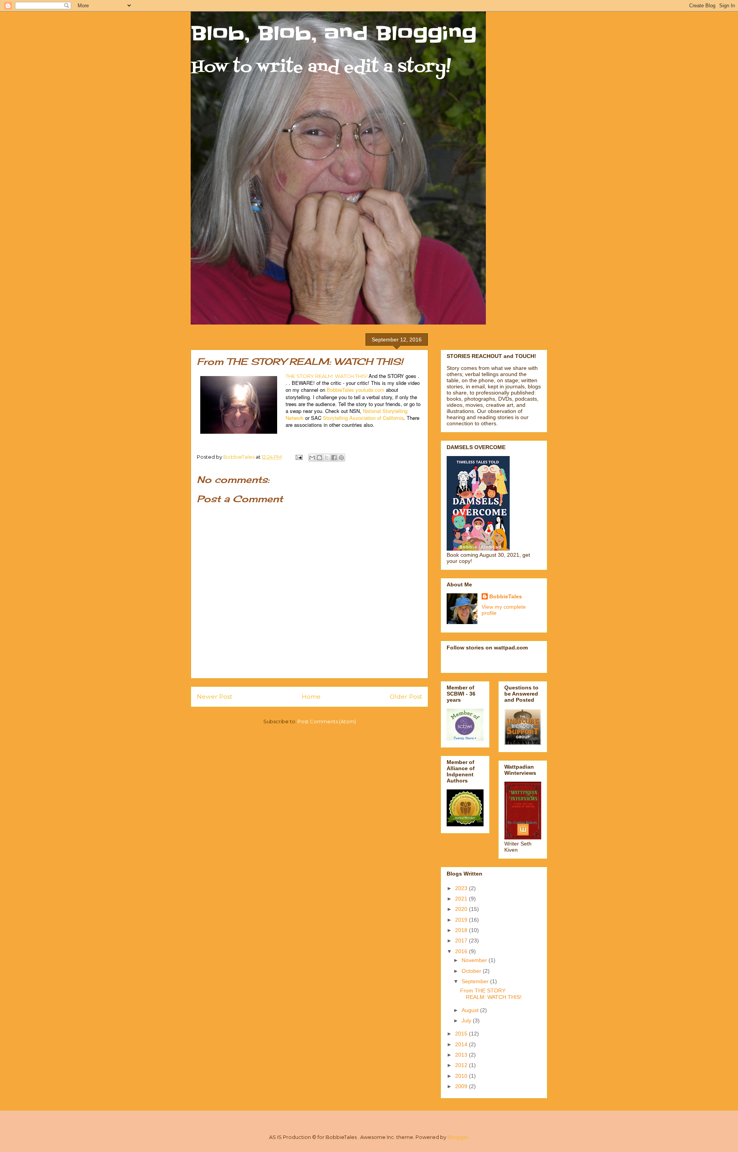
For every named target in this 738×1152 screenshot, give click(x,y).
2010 (462, 1076)
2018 (462, 930)
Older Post (406, 696)
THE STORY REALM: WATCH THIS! (326, 376)
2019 (462, 920)
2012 (462, 1065)
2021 (462, 899)
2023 (462, 888)
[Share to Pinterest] (341, 457)
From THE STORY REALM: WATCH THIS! (491, 993)
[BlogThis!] (319, 457)
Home (311, 696)
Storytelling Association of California (363, 417)
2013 (462, 1055)
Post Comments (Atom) (327, 721)
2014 (462, 1044)
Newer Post (214, 696)
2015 (462, 1033)
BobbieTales (505, 596)
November (475, 960)
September (476, 981)
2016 (462, 951)
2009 (462, 1086)
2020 (462, 909)
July (467, 1020)
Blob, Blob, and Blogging (334, 33)
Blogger (457, 1137)
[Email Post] (298, 457)
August (471, 1010)
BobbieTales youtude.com (355, 389)
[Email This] (312, 457)
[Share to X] (327, 457)
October (472, 971)
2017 (462, 940)
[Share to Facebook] (334, 457)
